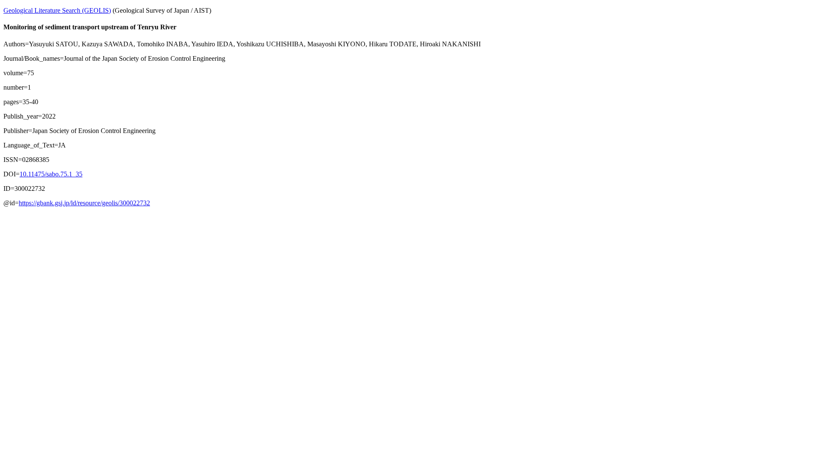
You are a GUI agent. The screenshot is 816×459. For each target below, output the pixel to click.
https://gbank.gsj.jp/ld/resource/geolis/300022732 (84, 203)
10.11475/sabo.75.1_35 (51, 174)
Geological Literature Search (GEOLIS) (57, 10)
